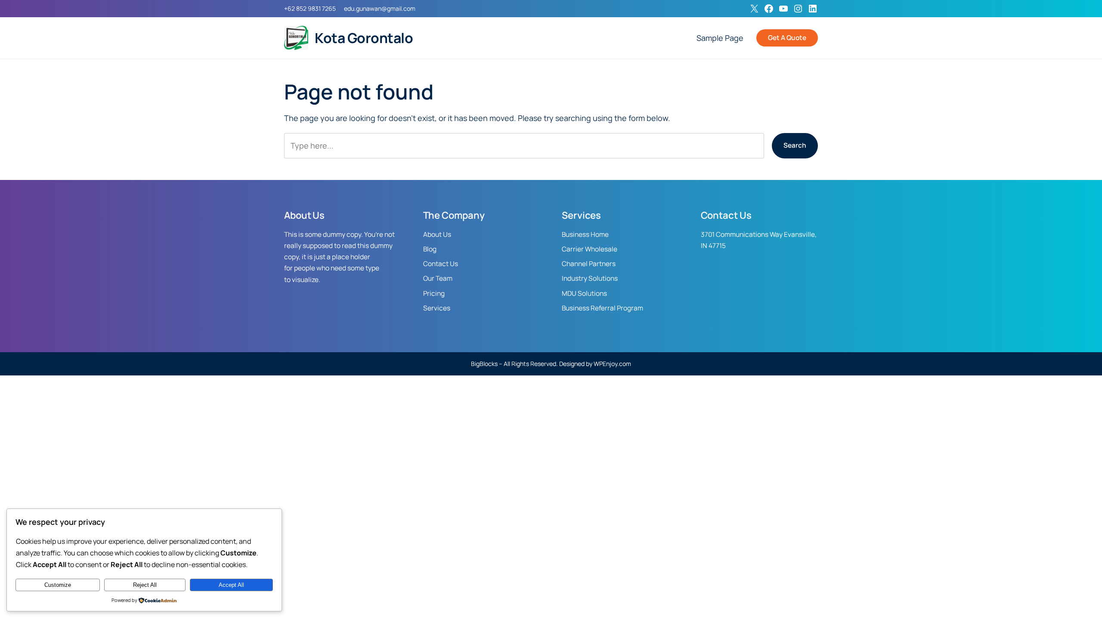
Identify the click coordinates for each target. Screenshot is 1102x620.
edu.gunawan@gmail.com (379, 8)
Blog (429, 249)
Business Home (585, 234)
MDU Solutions (584, 293)
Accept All (231, 585)
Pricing (434, 293)
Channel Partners (589, 263)
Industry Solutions (590, 278)
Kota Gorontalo (364, 37)
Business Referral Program (602, 308)
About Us (437, 234)
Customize (57, 585)
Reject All (145, 585)
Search (794, 145)
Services (436, 308)
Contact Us (440, 263)
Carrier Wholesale (589, 249)
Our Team (437, 278)
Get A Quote (787, 37)
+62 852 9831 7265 (310, 8)
